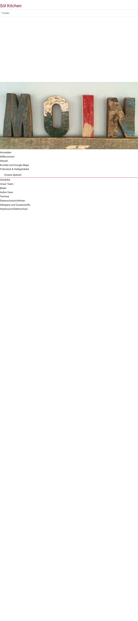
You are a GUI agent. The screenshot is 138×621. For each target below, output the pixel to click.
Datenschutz (21, 208)
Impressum (6, 208)
